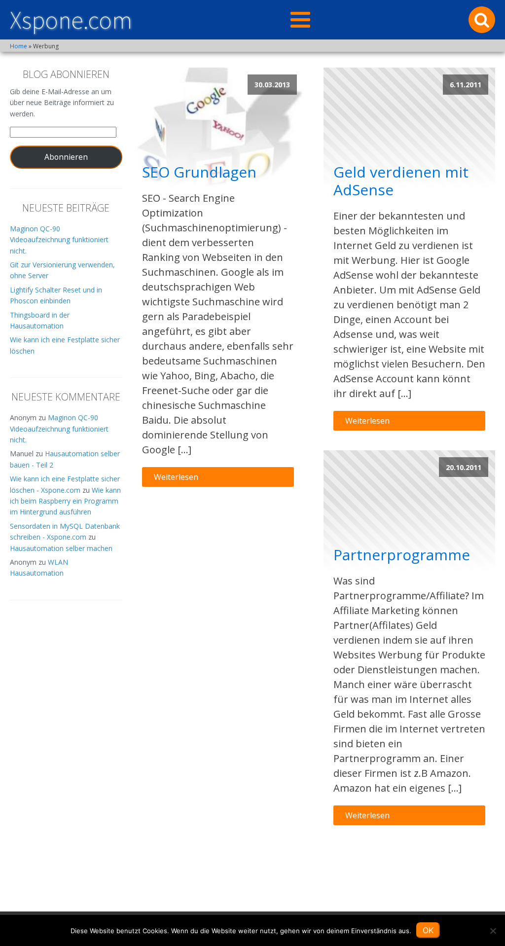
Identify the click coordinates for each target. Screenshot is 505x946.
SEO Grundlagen (199, 172)
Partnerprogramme (401, 555)
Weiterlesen (176, 477)
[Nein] (493, 931)
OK (428, 930)
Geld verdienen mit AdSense (401, 181)
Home (18, 46)
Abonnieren (66, 156)
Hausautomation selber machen (61, 548)
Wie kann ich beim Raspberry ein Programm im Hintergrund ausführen (65, 501)
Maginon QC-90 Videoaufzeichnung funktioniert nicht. (59, 239)
